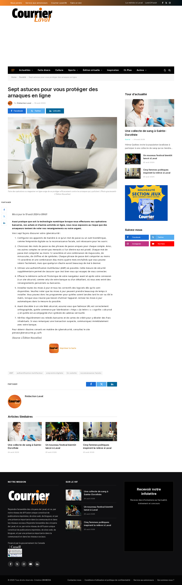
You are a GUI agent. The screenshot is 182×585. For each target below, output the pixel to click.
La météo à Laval (134, 3)
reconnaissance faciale (90, 373)
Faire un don (76, 3)
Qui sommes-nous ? (165, 580)
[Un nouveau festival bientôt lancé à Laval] (62, 431)
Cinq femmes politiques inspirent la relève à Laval (97, 446)
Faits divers (44, 70)
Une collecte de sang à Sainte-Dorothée (25, 446)
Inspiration (113, 70)
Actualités (24, 70)
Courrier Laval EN (59, 3)
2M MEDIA (46, 580)
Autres (140, 70)
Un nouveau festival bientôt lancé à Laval (61, 446)
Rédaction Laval (24, 103)
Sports (72, 70)
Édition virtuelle (91, 70)
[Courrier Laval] (32, 15)
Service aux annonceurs (36, 3)
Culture (59, 70)
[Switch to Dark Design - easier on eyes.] (165, 70)
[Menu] (13, 70)
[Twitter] (4, 216)
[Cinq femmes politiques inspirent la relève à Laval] (100, 431)
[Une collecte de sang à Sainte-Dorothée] (25, 431)
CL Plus (128, 70)
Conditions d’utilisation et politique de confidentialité (107, 580)
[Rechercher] (169, 70)
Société (22, 77)
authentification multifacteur (30, 373)
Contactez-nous (74, 580)
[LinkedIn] (4, 223)
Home (13, 77)
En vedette (72, 373)
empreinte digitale (54, 373)
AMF (11, 373)
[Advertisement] (91, 45)
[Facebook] (4, 209)
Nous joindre (16, 3)
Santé (127, 139)
